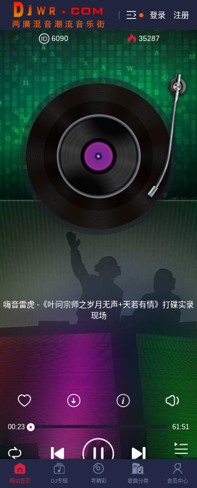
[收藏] (24, 400)
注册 (181, 15)
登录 (157, 15)
